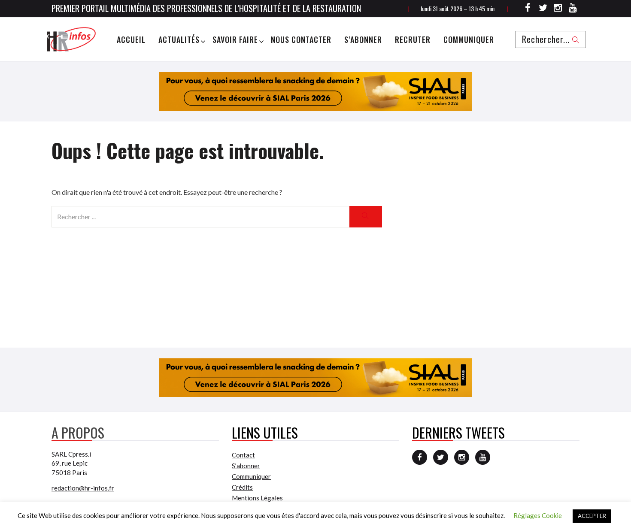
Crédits (242, 487)
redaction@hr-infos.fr (83, 488)
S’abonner (363, 39)
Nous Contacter (301, 39)
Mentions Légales (257, 498)
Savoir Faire (235, 39)
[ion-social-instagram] (558, 9)
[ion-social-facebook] (528, 9)
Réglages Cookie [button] (537, 515)
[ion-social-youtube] (573, 9)
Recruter (413, 39)
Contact (243, 455)
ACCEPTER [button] (592, 515)
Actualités (179, 39)
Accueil (131, 39)
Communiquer (468, 39)
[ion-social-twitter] (543, 9)
